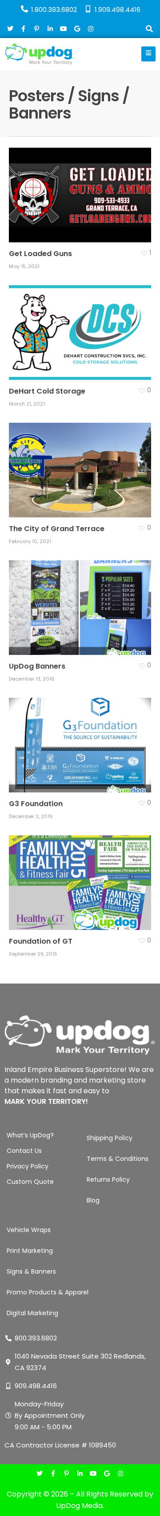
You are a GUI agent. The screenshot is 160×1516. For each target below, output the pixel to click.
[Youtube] (93, 1474)
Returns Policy (108, 1179)
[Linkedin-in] (79, 1474)
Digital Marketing (32, 1313)
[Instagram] (120, 1474)
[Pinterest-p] (66, 1474)
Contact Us (24, 1150)
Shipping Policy (109, 1137)
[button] (149, 29)
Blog (93, 1200)
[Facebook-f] (53, 1474)
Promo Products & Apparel (47, 1292)
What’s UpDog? (30, 1135)
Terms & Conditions (117, 1158)
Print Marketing (30, 1250)
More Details (82, 188)
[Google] (106, 1474)
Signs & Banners (31, 1271)
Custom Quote (30, 1181)
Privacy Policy (27, 1166)
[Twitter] (39, 1474)
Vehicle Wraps (29, 1229)
